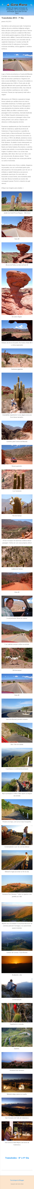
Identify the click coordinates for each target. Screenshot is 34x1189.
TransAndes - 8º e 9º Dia (17, 1158)
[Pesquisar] (31, 5)
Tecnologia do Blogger (17, 1180)
